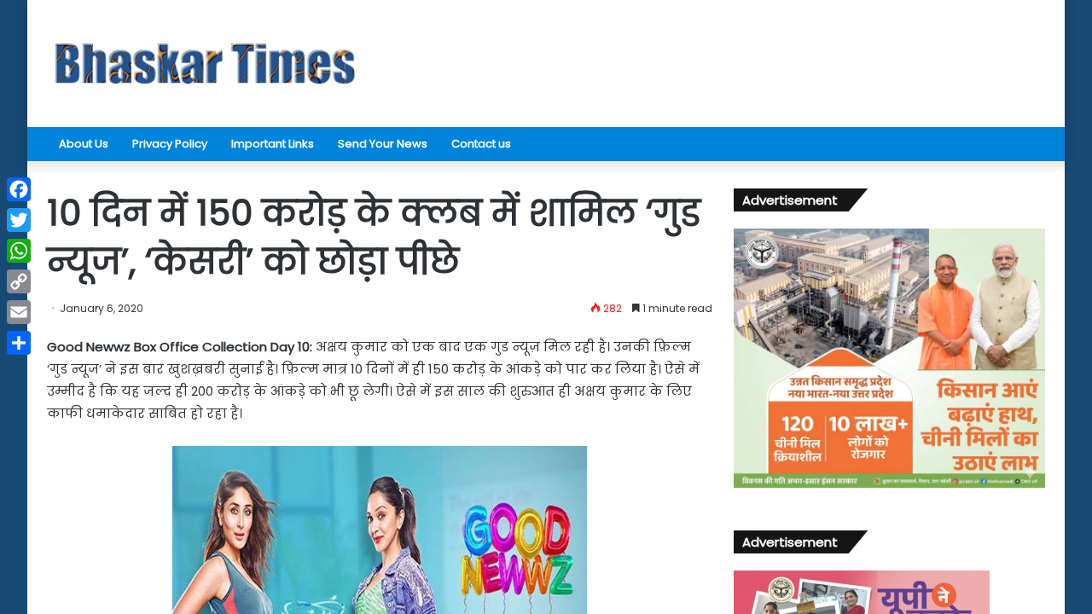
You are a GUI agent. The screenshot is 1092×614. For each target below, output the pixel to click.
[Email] (18, 312)
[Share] (18, 342)
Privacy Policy (169, 144)
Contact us (481, 144)
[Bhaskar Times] (205, 63)
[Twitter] (18, 220)
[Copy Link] (18, 281)
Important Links (272, 144)
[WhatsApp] (18, 250)
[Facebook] (18, 189)
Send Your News (382, 144)
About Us (83, 144)
